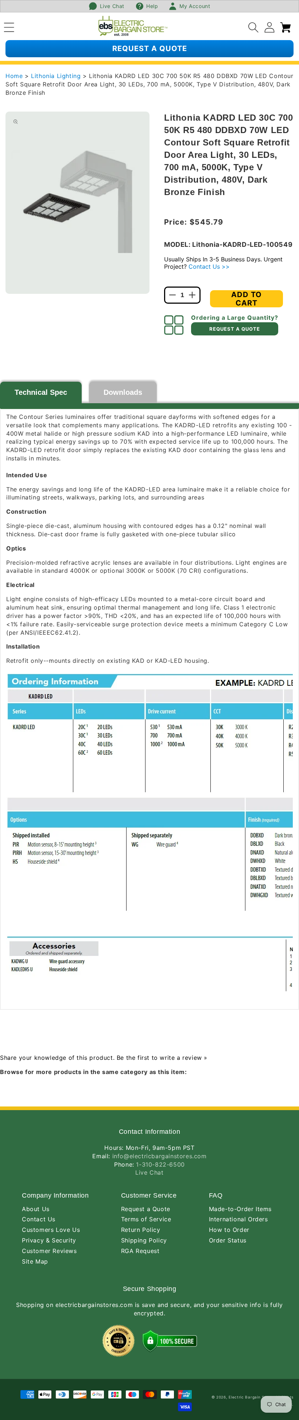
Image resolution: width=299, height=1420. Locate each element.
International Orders (238, 1219)
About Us (36, 1209)
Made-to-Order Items (240, 1209)
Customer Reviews (49, 1250)
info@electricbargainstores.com (159, 1156)
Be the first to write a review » (162, 1057)
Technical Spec (41, 392)
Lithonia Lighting (57, 75)
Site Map (35, 1261)
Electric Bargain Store (250, 1397)
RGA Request (140, 1250)
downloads (123, 392)
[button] (9, 26)
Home (14, 75)
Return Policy (140, 1229)
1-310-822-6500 (160, 1164)
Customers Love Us (51, 1229)
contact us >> (209, 266)
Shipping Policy (144, 1240)
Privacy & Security (49, 1240)
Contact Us (38, 1219)
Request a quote (149, 48)
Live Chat (149, 1172)
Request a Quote (145, 1209)
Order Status (227, 1240)
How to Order (229, 1229)
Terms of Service (146, 1219)
